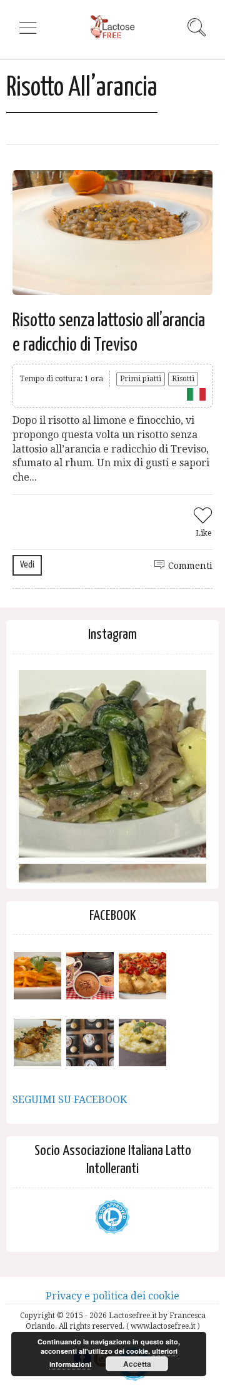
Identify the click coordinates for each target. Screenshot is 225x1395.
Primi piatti (140, 378)
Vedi (27, 564)
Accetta (137, 1363)
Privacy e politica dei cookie (112, 1296)
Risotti (183, 378)
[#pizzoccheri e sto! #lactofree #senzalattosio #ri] (112, 764)
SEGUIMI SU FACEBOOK (69, 1100)
